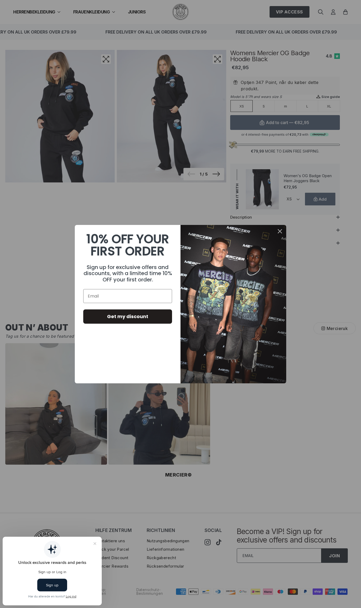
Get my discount (127, 316)
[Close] (280, 231)
